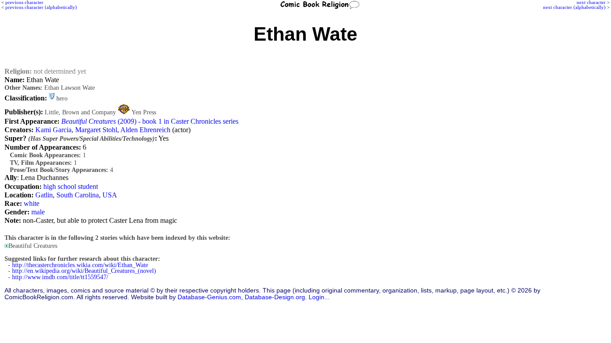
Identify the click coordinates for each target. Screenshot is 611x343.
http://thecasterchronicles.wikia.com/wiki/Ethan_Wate (80, 265)
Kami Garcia (53, 130)
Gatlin (44, 195)
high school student (70, 186)
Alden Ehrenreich (145, 130)
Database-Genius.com (209, 297)
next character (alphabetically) (574, 7)
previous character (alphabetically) (41, 7)
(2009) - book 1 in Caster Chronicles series (149, 121)
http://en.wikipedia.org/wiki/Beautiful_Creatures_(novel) (84, 271)
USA (109, 195)
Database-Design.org (275, 297)
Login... (319, 297)
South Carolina (77, 195)
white (31, 203)
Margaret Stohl (96, 130)
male (38, 212)
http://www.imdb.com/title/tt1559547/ (60, 277)
